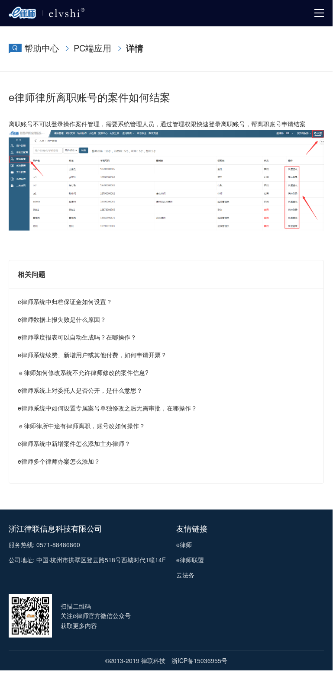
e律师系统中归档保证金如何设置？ (65, 301)
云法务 (185, 574)
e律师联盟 (190, 559)
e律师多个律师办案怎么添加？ (59, 461)
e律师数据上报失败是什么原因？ (62, 319)
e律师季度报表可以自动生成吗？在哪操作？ (77, 337)
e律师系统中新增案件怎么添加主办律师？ (74, 443)
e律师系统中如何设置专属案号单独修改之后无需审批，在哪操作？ (107, 408)
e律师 (184, 544)
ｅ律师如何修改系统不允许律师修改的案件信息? (83, 372)
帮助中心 (41, 48)
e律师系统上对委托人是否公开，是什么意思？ (80, 390)
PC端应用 (92, 48)
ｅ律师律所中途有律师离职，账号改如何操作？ (81, 425)
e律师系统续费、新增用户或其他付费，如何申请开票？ (92, 354)
